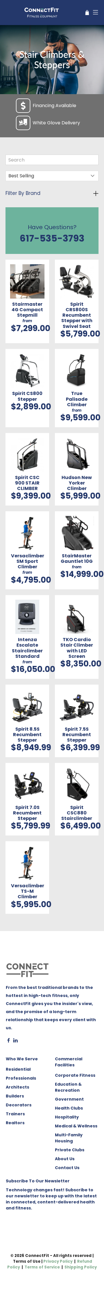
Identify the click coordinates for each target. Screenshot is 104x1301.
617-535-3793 (52, 238)
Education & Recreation (68, 1087)
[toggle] (52, 193)
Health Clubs (69, 1108)
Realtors (15, 1123)
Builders (15, 1096)
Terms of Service (42, 1267)
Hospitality (67, 1117)
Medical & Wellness (76, 1126)
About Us (65, 1159)
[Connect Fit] (42, 12)
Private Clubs (69, 1150)
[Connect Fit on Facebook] (8, 1041)
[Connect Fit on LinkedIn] (15, 1041)
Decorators (18, 1105)
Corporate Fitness (75, 1075)
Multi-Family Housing (69, 1138)
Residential (18, 1069)
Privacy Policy (58, 1261)
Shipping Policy (80, 1267)
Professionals (21, 1078)
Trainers (15, 1114)
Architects (17, 1087)
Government (69, 1099)
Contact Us (67, 1168)
